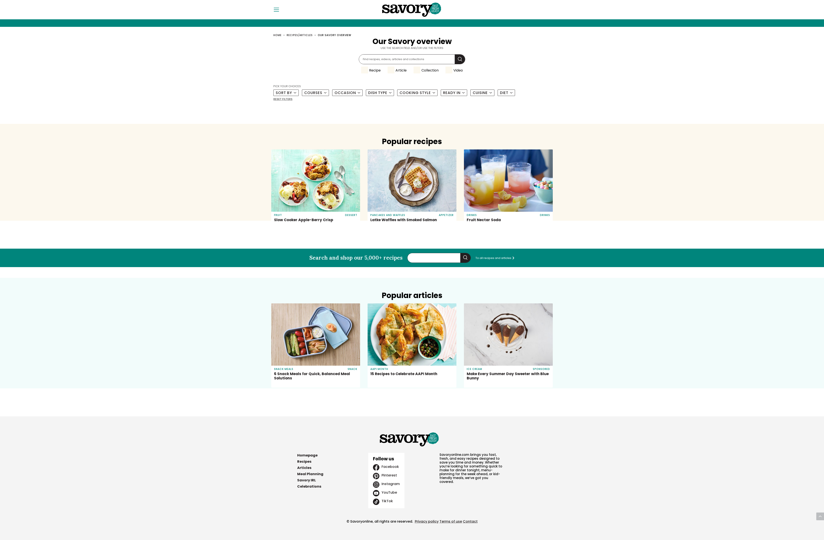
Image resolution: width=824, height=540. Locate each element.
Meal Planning (310, 474)
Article (401, 70)
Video (458, 70)
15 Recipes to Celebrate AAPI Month (403, 373)
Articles (304, 467)
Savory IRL (306, 480)
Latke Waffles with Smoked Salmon (403, 219)
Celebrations (309, 486)
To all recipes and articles (494, 258)
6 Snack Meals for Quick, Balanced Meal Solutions (312, 376)
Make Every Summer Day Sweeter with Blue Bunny (508, 376)
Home (277, 35)
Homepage (307, 455)
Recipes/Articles (300, 35)
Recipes (304, 461)
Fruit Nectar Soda (484, 219)
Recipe (375, 70)
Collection (430, 70)
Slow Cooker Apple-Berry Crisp (303, 219)
